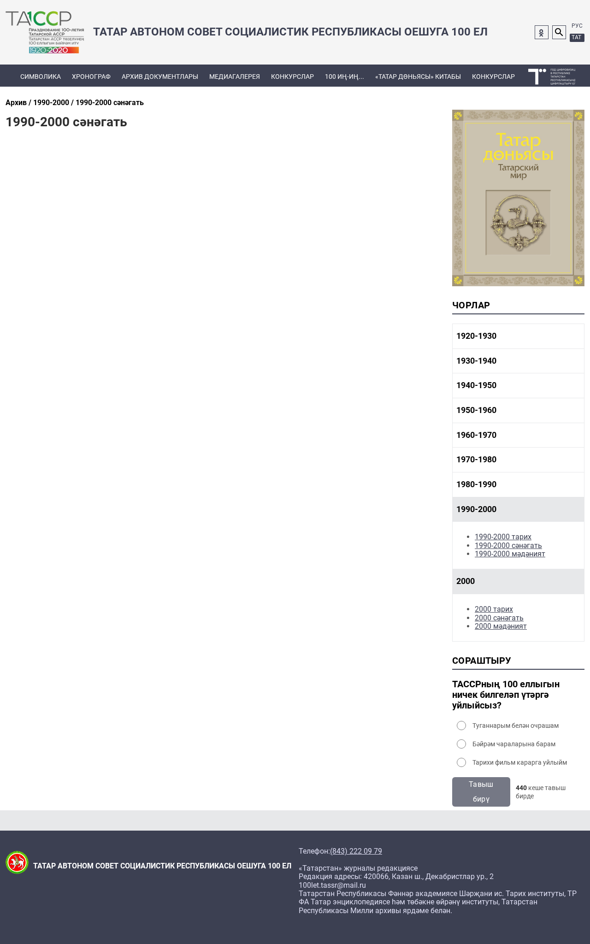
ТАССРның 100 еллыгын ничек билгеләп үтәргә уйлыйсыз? (506, 695)
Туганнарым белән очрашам (515, 725)
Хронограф (91, 76)
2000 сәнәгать (499, 618)
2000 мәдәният (501, 626)
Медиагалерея (234, 76)
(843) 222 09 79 (356, 851)
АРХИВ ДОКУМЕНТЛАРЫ (160, 76)
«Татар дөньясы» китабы (418, 76)
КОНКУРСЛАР (292, 76)
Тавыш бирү (481, 791)
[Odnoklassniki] (542, 32)
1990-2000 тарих (503, 536)
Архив (16, 102)
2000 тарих (494, 609)
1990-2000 (51, 102)
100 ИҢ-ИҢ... (344, 76)
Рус (577, 26)
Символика (40, 76)
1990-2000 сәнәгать (508, 545)
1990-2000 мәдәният (510, 553)
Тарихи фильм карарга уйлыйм (519, 762)
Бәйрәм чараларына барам (513, 744)
